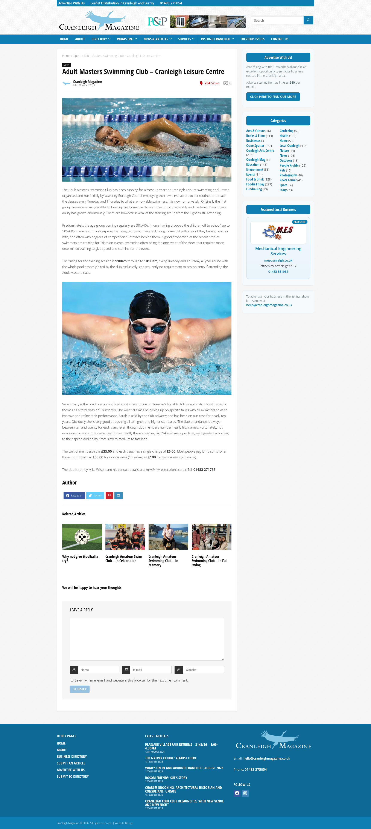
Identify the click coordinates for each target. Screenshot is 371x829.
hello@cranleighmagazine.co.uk (269, 305)
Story (283, 190)
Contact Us (279, 38)
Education (252, 164)
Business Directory (72, 756)
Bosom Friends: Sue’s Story (166, 777)
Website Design (124, 823)
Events (250, 174)
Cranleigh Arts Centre (260, 150)
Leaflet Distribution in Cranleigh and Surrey (122, 3)
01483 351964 (278, 271)
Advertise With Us (71, 3)
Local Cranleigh (290, 145)
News (283, 155)
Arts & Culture (255, 130)
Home (64, 38)
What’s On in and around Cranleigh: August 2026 (184, 767)
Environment (254, 169)
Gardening (286, 130)
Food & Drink (255, 179)
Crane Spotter (255, 145)
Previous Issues (252, 38)
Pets (282, 170)
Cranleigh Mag (255, 159)
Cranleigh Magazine (87, 81)
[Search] (308, 20)
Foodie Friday (255, 184)
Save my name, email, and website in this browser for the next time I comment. (131, 680)
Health (284, 135)
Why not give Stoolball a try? (80, 558)
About (80, 38)
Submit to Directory (73, 776)
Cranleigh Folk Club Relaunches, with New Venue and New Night (184, 803)
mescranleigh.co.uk (278, 260)
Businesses (253, 140)
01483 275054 (171, 3)
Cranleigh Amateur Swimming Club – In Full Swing (209, 560)
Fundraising (254, 189)
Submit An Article (71, 763)
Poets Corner (288, 180)
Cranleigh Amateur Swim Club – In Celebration (123, 558)
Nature (284, 150)
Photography (288, 175)
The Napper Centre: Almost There (170, 757)
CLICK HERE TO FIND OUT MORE (273, 97)
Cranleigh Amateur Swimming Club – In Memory (163, 560)
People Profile (289, 165)
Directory (99, 38)
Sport (77, 56)
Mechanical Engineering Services (278, 251)
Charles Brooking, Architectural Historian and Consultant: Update (183, 789)
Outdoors (286, 160)
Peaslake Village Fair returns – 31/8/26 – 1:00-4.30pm (181, 746)
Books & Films (255, 135)
